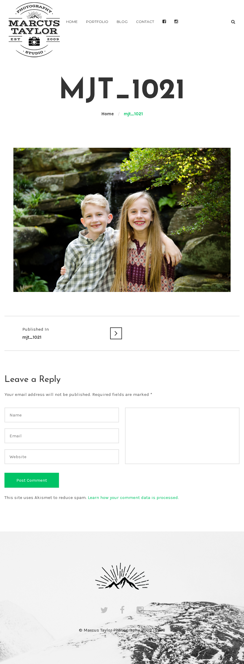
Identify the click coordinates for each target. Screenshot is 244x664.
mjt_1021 (35, 333)
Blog (122, 21)
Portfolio (97, 21)
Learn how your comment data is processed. (133, 497)
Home (72, 21)
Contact (145, 21)
